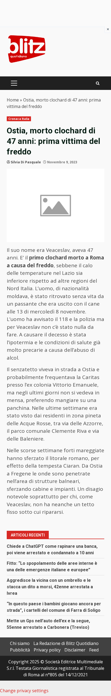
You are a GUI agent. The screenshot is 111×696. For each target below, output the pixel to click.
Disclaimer (74, 650)
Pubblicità (20, 650)
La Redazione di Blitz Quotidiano (66, 643)
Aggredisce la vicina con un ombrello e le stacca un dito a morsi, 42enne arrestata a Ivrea (50, 587)
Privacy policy (47, 650)
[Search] (97, 83)
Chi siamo (20, 643)
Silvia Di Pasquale (26, 162)
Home (13, 100)
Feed (94, 650)
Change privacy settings (24, 691)
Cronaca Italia (18, 119)
